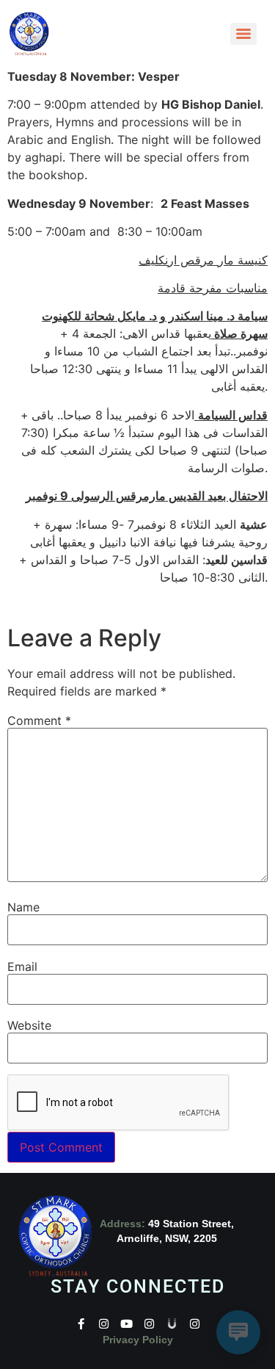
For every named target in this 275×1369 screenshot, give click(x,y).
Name (23, 907)
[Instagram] (103, 1323)
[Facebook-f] (81, 1323)
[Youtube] (126, 1323)
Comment (39, 720)
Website (29, 1025)
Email (22, 966)
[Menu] (243, 34)
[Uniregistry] (171, 1323)
